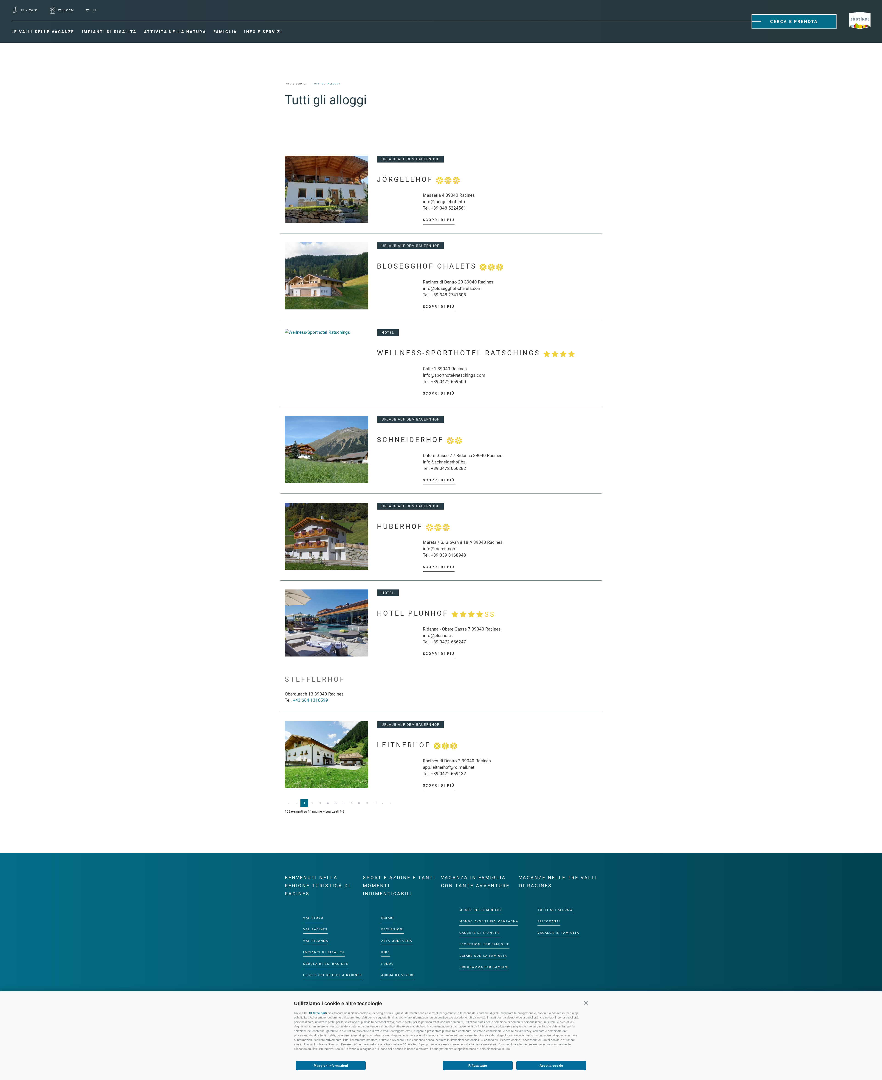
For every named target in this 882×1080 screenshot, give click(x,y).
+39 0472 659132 (448, 773)
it (94, 10)
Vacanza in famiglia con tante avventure (475, 881)
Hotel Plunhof (436, 613)
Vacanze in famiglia (558, 932)
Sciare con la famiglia (483, 955)
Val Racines (315, 929)
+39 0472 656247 (448, 642)
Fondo (387, 963)
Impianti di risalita (324, 952)
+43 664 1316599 (310, 700)
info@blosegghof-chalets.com (452, 288)
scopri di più (439, 220)
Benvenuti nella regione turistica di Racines (318, 885)
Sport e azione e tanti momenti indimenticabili (399, 885)
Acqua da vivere (398, 975)
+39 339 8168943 (448, 555)
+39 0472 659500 (448, 381)
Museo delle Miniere (480, 910)
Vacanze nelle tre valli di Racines (558, 881)
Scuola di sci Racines (325, 963)
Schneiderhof (412, 440)
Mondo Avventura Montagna (488, 921)
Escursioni (392, 929)
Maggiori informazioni (331, 1065)
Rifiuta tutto (477, 1065)
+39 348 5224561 (448, 208)
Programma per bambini (484, 967)
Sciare (388, 918)
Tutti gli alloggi (555, 910)
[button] (586, 1003)
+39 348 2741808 (448, 294)
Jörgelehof (406, 179)
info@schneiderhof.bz (444, 462)
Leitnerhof (405, 745)
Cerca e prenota (794, 21)
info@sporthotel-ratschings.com (454, 375)
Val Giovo (313, 918)
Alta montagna (396, 941)
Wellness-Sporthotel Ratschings (460, 353)
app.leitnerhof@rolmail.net (448, 767)
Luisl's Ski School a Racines (332, 975)
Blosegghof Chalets (428, 266)
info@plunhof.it (438, 635)
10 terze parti (318, 1013)
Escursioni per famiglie (484, 944)
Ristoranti (548, 921)
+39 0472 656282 (448, 468)
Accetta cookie (551, 1065)
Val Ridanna (315, 941)
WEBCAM (65, 10)
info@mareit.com (440, 548)
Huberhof (401, 526)
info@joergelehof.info (444, 201)
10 (374, 803)
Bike (385, 952)
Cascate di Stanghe (479, 932)
